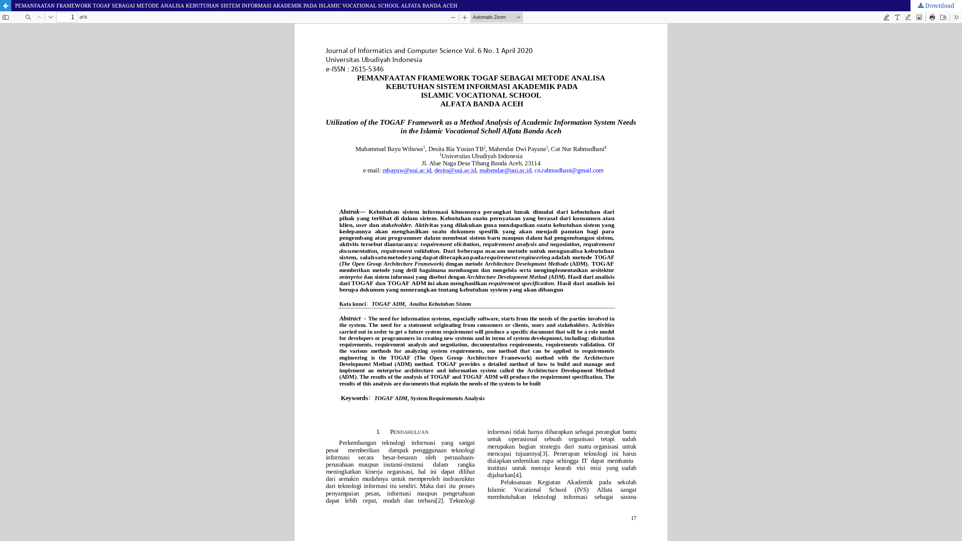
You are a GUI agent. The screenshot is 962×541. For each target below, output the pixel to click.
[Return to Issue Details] (5, 5)
